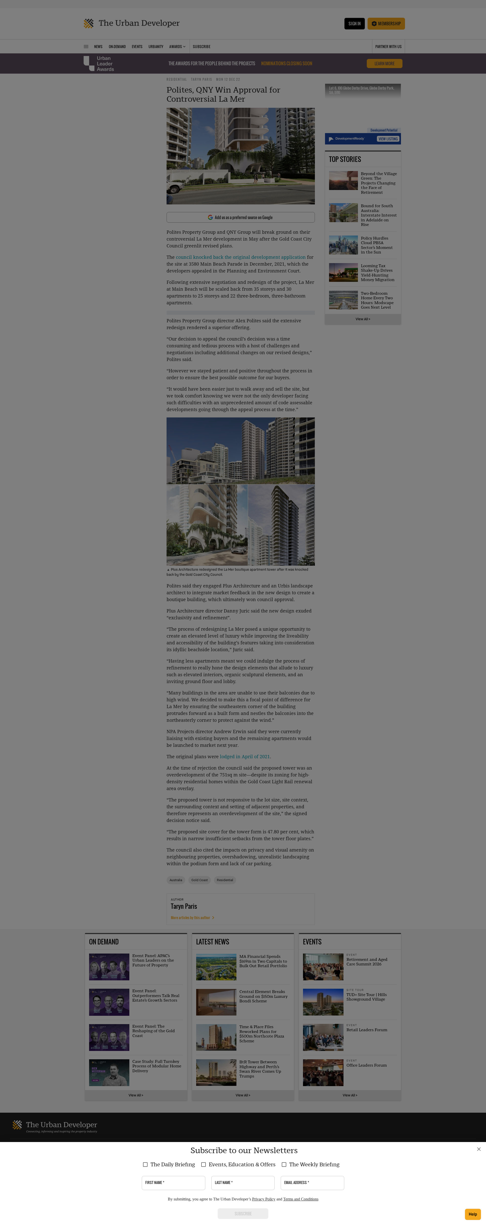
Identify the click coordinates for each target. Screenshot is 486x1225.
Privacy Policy (263, 1199)
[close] (479, 1149)
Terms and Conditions (300, 1199)
